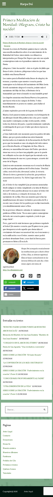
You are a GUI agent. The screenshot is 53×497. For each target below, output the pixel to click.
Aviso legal (28, 491)
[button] (14, 275)
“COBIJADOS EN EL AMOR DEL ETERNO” (20, 343)
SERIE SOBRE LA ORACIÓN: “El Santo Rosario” (22, 355)
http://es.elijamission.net (13, 270)
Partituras (7, 456)
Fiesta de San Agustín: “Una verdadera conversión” (24, 347)
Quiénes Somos (9, 469)
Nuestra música (9, 448)
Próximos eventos (10, 465)
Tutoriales (7, 473)
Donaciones (8, 440)
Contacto (6, 436)
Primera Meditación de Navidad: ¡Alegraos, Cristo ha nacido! (23, 43)
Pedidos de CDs (9, 461)
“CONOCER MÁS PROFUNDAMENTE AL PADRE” (24, 378)
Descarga (7, 46)
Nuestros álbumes (10, 452)
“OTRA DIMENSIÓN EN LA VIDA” (17, 386)
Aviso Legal (7, 431)
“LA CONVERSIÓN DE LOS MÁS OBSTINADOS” (23, 363)
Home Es (6, 444)
